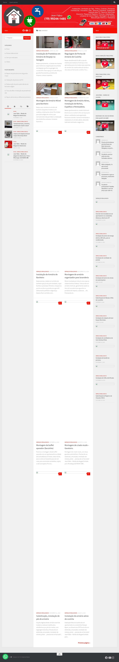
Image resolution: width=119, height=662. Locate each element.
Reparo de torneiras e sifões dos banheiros (18, 97)
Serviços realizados (42, 51)
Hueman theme (26, 657)
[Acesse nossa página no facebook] (23, 30)
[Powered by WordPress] (11, 657)
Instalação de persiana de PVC (14, 80)
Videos (8, 62)
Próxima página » (84, 643)
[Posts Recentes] (8, 107)
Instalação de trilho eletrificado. (105, 378)
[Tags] (27, 107)
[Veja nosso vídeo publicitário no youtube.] (26, 30)
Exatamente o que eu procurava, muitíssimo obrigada (108, 176)
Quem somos (13, 2)
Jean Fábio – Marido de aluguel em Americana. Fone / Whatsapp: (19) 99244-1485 (21, 156)
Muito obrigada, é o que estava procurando (107, 166)
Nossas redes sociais (12, 53)
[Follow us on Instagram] (29, 30)
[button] (5, 656)
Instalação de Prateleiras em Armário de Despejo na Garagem (48, 56)
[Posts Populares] (14, 107)
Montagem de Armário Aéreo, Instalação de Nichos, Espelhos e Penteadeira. (77, 103)
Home (5, 2)
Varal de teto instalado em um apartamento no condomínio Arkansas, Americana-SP (104, 216)
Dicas (7, 49)
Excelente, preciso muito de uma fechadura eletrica (107, 156)
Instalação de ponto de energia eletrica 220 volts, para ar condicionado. (105, 238)
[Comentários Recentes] (21, 107)
